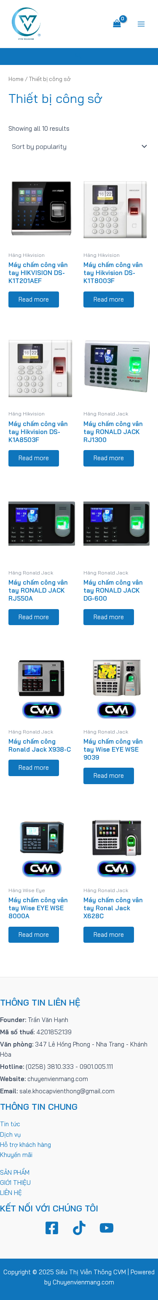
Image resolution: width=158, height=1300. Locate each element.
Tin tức (10, 1124)
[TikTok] (79, 1228)
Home (16, 79)
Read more (34, 299)
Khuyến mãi (16, 1155)
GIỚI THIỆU (15, 1183)
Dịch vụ (10, 1134)
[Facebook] (52, 1228)
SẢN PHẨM (14, 1172)
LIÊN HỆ (11, 1193)
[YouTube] (106, 1228)
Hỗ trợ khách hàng (25, 1145)
